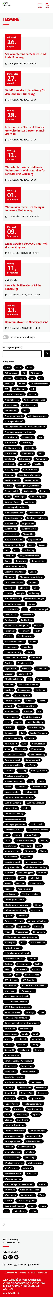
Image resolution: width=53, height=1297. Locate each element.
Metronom (30, 851)
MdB (39, 845)
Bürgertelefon (34, 539)
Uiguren (36, 1114)
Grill (29, 679)
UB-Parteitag (21, 1114)
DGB (16, 550)
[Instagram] (10, 1257)
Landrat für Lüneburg (14, 813)
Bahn (41, 453)
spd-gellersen (20, 1211)
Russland (36, 969)
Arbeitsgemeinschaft (14, 421)
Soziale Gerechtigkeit (14, 1077)
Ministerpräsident (34, 862)
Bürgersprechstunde (14, 539)
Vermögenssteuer (13, 1141)
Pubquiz (32, 958)
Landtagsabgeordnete (14, 819)
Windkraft (27, 1168)
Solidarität (9, 1050)
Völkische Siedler (12, 1157)
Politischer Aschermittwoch (17, 953)
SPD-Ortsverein (27, 991)
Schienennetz (11, 1034)
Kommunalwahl (33, 760)
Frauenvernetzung (13, 652)
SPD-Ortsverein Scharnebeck (17, 1007)
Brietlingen (20, 496)
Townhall (18, 1109)
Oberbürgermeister (30, 894)
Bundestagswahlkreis (36, 518)
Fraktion (8, 636)
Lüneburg (44, 840)
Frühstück (35, 657)
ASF (32, 378)
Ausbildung (26, 442)
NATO (22, 878)
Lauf (7, 835)
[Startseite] (4, 1225)
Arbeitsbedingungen (37, 416)
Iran (39, 711)
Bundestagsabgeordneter (16, 507)
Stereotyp (42, 1093)
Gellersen (26, 668)
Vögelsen (30, 1152)
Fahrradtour (27, 614)
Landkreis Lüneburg (35, 802)
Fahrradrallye (11, 614)
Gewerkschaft (25, 674)
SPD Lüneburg (11, 980)
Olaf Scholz (36, 910)
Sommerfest (10, 1066)
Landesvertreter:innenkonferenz (19, 797)
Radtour (8, 964)
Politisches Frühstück (14, 958)
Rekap (7, 969)
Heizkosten (40, 690)
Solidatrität (24, 1050)
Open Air (8, 915)
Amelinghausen (12, 399)
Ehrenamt (33, 582)
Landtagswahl (36, 824)
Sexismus (22, 1044)
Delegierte (9, 555)
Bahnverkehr (41, 459)
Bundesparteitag (12, 502)
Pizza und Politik (37, 942)
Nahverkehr (35, 878)
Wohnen (42, 1184)
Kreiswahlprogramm (14, 781)
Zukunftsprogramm (26, 1200)
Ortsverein (22, 915)
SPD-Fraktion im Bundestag (34, 985)
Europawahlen (11, 609)
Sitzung (35, 1044)
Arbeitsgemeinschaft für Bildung (19, 432)
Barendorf (24, 464)
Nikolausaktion (24, 889)
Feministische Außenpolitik (17, 625)
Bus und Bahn (11, 523)
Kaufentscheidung (13, 738)
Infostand (28, 711)
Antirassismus (11, 410)
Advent (22, 383)
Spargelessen (36, 1082)
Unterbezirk (22, 1120)
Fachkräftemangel (40, 609)
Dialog (33, 571)
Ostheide (9, 926)
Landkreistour (11, 808)
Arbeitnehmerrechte (14, 416)
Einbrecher (9, 588)
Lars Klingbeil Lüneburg (38, 829)
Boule (7, 496)
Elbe (36, 588)
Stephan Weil (26, 1093)
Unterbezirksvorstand (14, 1130)
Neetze (8, 883)
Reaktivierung (23, 964)
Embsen (8, 593)
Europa (32, 604)
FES (24, 609)
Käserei (8, 786)
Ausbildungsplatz (12, 448)
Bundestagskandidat (14, 512)
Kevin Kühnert (11, 743)
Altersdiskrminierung (14, 394)
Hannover (9, 684)
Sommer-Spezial (12, 1055)
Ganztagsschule (25, 663)
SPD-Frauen (10, 991)
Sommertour (27, 1066)
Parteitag (38, 926)
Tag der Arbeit (36, 1098)
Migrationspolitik (12, 862)
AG (24, 373)
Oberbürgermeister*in (14, 899)
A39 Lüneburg (11, 373)
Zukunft (8, 1200)
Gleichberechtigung (13, 679)
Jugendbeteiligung (35, 722)
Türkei (7, 1114)
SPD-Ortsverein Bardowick (16, 996)
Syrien (22, 1098)
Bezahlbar (9, 475)
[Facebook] (5, 1257)
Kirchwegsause (38, 743)
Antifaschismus (29, 405)
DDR (7, 550)
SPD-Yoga (30, 1012)
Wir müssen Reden (13, 1173)
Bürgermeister (11, 534)
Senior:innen (37, 1039)
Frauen (33, 641)
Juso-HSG (9, 727)
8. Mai (29, 367)
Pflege (7, 932)
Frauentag (26, 647)
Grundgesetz (42, 679)
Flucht (37, 630)
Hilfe (7, 695)
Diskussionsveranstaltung (31, 577)
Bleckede (44, 491)
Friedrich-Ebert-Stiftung (15, 657)
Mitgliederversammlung (36, 867)
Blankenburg (29, 491)
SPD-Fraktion (10, 985)
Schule (8, 1039)
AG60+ (8, 378)
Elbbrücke (24, 588)
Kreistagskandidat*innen (16, 776)
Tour (7, 1109)
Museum (42, 872)
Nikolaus (8, 889)
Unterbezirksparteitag (14, 1125)
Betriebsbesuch (30, 469)
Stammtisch (10, 1093)
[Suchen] (47, 353)
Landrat (26, 808)
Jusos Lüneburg (36, 727)
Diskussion (9, 577)
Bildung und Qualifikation (28, 485)
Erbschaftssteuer (12, 598)
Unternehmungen (38, 1130)
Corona (42, 545)
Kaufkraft (30, 738)
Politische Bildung (13, 948)
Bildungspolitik (11, 491)
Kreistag (22, 770)
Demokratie (21, 561)
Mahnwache (10, 845)
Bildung (8, 485)
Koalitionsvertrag (37, 754)
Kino (24, 743)
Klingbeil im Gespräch (14, 754)
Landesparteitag (12, 792)
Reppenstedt (21, 969)
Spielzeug (9, 1087)
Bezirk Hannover (12, 480)
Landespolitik (30, 792)
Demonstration (38, 561)
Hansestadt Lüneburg (28, 684)
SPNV (41, 1012)
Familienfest (10, 620)
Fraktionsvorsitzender (14, 641)
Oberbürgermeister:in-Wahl (17, 905)
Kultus (41, 781)
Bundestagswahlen (13, 518)
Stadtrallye (41, 1087)
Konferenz (31, 765)
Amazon (32, 394)
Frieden (29, 652)
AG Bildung (36, 373)
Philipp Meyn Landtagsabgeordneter (21, 937)
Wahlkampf (30, 1157)
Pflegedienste (22, 932)
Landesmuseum (39, 786)
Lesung (17, 835)
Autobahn (30, 448)
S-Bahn (8, 974)
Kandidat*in (10, 733)
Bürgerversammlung (14, 545)
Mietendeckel (11, 856)
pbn (6, 1211)
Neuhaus (20, 883)
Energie (20, 593)
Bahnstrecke (24, 459)
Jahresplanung (11, 717)
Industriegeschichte (27, 706)
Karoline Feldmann (38, 733)
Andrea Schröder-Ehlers (34, 399)
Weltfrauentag (11, 1168)
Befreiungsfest (11, 469)
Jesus (7, 722)
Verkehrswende (34, 1136)
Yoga (41, 1195)
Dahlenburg (29, 550)
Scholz (25, 1034)
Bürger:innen (28, 523)
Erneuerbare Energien (34, 598)
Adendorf (9, 383)
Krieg (31, 781)
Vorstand (9, 1146)
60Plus (19, 367)
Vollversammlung (34, 1141)
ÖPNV (33, 1211)
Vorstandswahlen (12, 1152)
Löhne (7, 840)
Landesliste (21, 786)
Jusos (21, 727)
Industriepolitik (11, 711)
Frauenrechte (11, 647)
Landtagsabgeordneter (15, 824)
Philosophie (10, 942)
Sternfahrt (9, 1098)
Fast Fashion (26, 620)
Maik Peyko (26, 845)
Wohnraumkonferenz (29, 1189)
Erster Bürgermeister (14, 604)
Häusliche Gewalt (12, 700)
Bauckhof (38, 464)
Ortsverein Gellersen (14, 921)
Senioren (9, 1044)
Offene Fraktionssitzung (15, 910)
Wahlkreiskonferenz (14, 1163)
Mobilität (9, 872)
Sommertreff (10, 1071)
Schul (35, 1034)
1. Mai (7, 367)
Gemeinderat (42, 668)
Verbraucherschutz (13, 1136)
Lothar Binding (32, 835)
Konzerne (9, 770)
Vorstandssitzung (26, 1146)
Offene (38, 905)
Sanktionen (10, 1028)
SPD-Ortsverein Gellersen (16, 1001)
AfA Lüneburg (20, 389)
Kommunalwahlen (13, 765)
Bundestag (29, 502)
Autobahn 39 (10, 453)
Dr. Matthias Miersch (14, 582)
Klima (7, 749)
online (43, 1206)
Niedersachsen (36, 883)
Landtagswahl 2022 (13, 829)
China (31, 545)
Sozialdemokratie (29, 1071)
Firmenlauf (10, 630)
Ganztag (8, 663)
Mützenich (9, 878)
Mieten (43, 851)
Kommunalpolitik (12, 760)
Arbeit (25, 410)
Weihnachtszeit (35, 1163)
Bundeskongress (37, 496)
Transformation (34, 1109)
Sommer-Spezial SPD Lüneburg (18, 1060)
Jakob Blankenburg (31, 717)
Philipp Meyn (39, 932)
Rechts (38, 964)
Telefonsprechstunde (33, 1103)
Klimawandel (37, 749)
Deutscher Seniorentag (15, 566)
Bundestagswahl (35, 512)
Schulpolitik (21, 1039)
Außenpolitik (27, 453)
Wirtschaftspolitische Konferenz (19, 1184)
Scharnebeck (25, 1028)
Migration (26, 856)
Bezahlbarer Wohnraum (29, 475)
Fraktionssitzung (25, 636)
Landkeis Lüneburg (13, 802)
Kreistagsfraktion (39, 770)
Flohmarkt (24, 630)
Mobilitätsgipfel (25, 872)
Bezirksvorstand (32, 480)
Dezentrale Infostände (14, 571)
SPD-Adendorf (29, 980)
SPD (18, 974)
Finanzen (38, 625)
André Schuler (11, 405)
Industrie (9, 706)
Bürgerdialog (10, 528)
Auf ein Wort (10, 442)
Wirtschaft (31, 1173)
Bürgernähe (28, 534)
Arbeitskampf (11, 437)
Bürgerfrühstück (29, 528)
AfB (32, 389)
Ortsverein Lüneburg (37, 921)
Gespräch (9, 674)
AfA (6, 389)
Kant (23, 733)
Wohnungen (10, 1195)
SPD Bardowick (32, 974)
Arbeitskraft (27, 437)
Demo (7, 561)
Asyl (40, 437)
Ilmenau (42, 700)
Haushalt (9, 690)
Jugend (18, 722)
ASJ (40, 378)
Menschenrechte (12, 851)
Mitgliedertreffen (12, 867)
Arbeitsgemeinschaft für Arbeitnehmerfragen (25, 426)
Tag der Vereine (11, 1103)
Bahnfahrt (9, 459)
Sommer (38, 1050)
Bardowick (9, 464)
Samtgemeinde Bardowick (16, 1017)
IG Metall (30, 700)
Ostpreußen (23, 926)
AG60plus (20, 378)
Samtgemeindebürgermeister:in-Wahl (22, 1023)
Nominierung (11, 894)
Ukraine (8, 1120)
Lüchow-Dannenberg (25, 840)
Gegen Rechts (11, 668)
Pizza (23, 942)
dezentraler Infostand (14, 1206)
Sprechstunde (25, 1087)
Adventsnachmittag (39, 383)
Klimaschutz (20, 749)
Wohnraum (10, 1189)
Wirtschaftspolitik (13, 1179)
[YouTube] (16, 1257)
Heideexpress (24, 690)
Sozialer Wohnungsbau (15, 1082)
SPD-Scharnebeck (12, 1012)
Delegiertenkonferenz (29, 555)
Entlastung (34, 593)
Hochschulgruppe (22, 695)
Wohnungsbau (27, 1195)
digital (32, 1206)
